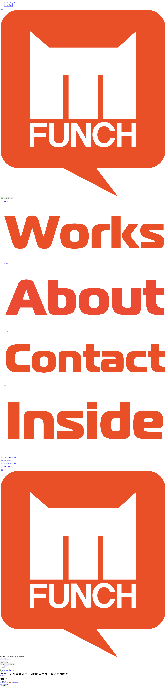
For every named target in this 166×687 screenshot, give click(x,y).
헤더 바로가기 (8, 4)
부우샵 (2, 686)
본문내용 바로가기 (10, 2)
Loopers (2, 675)
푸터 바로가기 (8, 6)
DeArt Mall (3, 673)
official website (4, 672)
